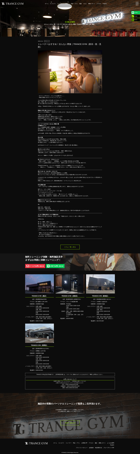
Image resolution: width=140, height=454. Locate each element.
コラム (85, 3)
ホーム (46, 3)
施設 (80, 3)
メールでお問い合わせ (37, 266)
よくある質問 (110, 443)
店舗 (66, 3)
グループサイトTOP (109, 447)
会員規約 (91, 447)
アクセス (99, 3)
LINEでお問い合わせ (56, 266)
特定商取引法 (98, 447)
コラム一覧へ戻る (70, 247)
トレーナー (60, 3)
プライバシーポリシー (82, 447)
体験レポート (91, 3)
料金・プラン (74, 3)
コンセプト (53, 3)
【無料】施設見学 (70, 423)
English (105, 3)
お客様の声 (84, 443)
